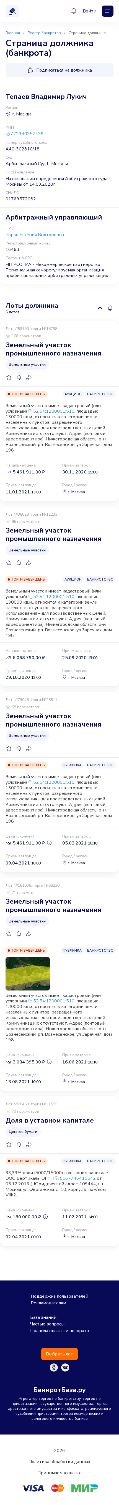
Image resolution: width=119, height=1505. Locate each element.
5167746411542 (78, 1178)
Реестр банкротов (44, 33)
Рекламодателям (48, 1303)
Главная (13, 33)
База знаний (43, 1317)
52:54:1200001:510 (53, 411)
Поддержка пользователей (59, 1296)
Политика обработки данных (59, 1461)
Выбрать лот (59, 1354)
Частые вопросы (47, 1324)
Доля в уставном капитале (50, 1120)
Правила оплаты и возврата (59, 1330)
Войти (89, 11)
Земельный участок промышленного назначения (54, 349)
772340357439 (27, 134)
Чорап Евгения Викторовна (35, 235)
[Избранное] (9, 377)
